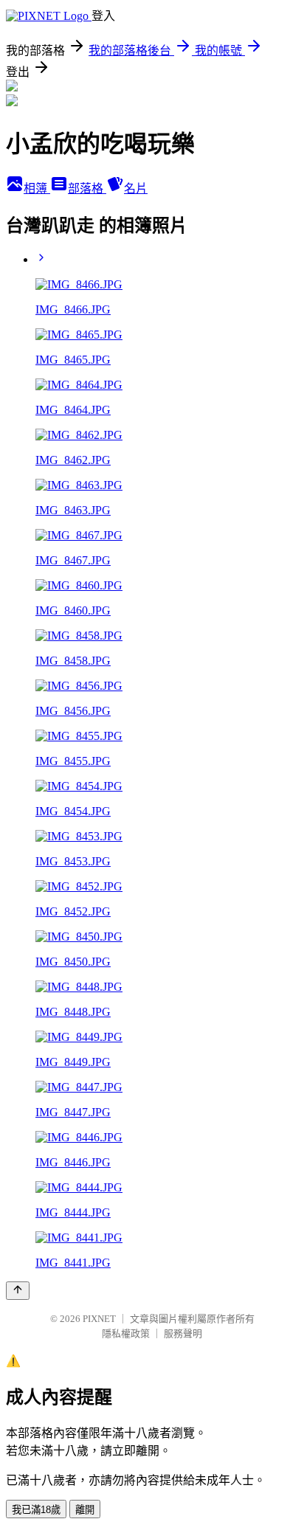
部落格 (87, 188)
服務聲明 (183, 1333)
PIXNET (99, 1318)
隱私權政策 (126, 1333)
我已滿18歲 (36, 1509)
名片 (136, 188)
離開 (84, 1509)
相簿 (37, 188)
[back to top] (18, 1290)
